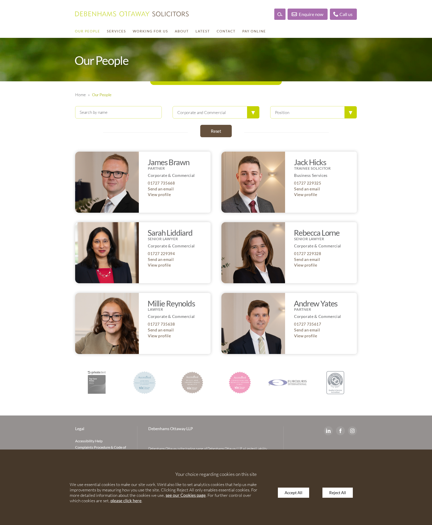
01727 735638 (161, 324)
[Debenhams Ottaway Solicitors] (132, 13)
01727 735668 (161, 183)
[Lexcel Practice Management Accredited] (96, 382)
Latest (203, 31)
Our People (87, 31)
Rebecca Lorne (316, 232)
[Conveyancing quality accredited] (192, 382)
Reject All (337, 492)
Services (116, 31)
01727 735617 (307, 324)
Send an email (161, 189)
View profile (159, 194)
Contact (226, 31)
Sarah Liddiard (170, 232)
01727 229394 (161, 253)
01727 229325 (307, 183)
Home (80, 94)
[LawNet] (287, 382)
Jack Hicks (310, 162)
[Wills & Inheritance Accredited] (144, 382)
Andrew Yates (316, 303)
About (182, 31)
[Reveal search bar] (280, 14)
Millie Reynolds (171, 303)
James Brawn (168, 162)
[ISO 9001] (335, 382)
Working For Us (150, 31)
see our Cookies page (186, 495)
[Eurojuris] (239, 382)
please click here (126, 500)
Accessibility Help (89, 441)
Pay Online (254, 31)
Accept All (293, 492)
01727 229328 (307, 253)
